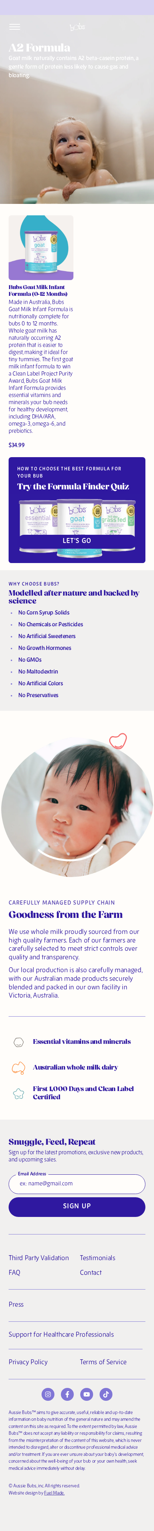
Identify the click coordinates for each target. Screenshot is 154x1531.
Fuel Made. (54, 1493)
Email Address (32, 1174)
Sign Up (77, 1206)
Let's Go (77, 541)
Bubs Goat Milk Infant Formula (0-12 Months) (38, 291)
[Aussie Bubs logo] (77, 26)
